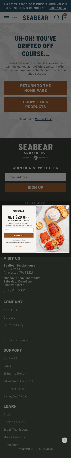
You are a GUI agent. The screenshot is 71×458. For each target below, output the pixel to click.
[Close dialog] (67, 207)
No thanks (19, 246)
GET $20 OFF (19, 235)
